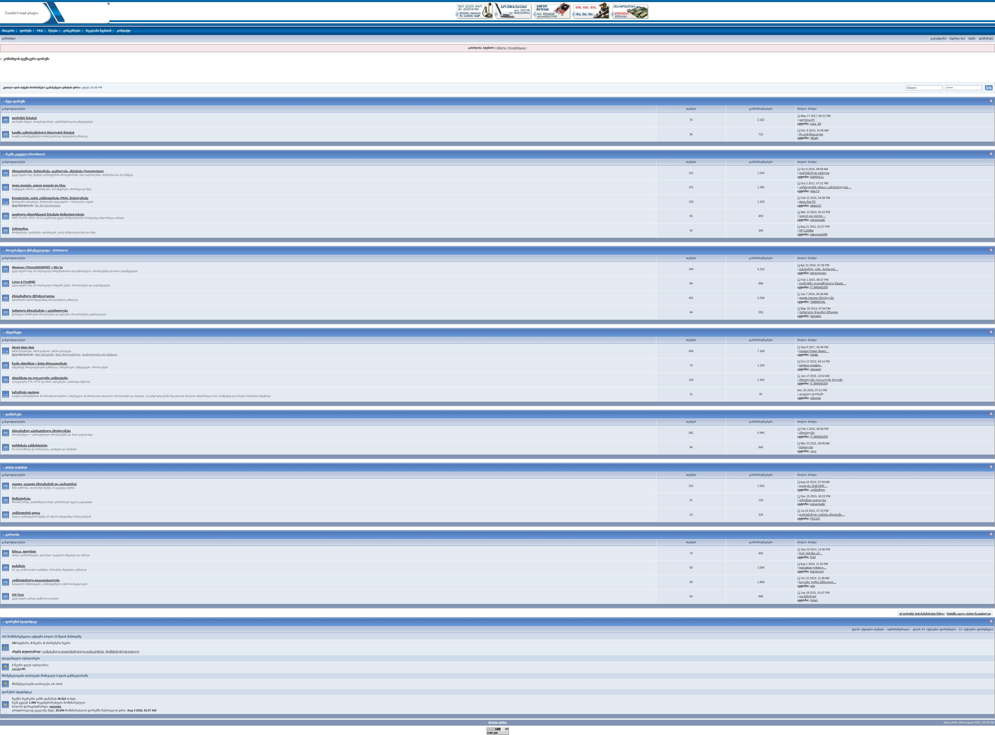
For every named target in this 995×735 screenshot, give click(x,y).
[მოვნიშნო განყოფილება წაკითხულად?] (5, 119)
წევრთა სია (957, 38)
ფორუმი (26, 30)
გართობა (12, 534)
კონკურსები (71, 30)
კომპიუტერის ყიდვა (26, 512)
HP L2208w (806, 230)
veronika (55, 706)
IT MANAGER (819, 287)
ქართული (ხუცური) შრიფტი (818, 312)
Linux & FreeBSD (23, 281)
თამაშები (18, 566)
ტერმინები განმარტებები (29, 445)
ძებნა (972, 38)
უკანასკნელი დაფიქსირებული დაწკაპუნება (73, 651)
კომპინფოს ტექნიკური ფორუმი (26, 59)
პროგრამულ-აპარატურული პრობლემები (41, 430)
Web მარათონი (44, 354)
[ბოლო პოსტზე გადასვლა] (798, 115)
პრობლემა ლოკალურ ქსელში (821, 379)
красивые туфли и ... (812, 567)
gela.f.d (814, 191)
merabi (16, 668)
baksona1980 (818, 234)
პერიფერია (20, 228)
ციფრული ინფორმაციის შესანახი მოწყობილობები (48, 214)
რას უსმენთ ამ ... (810, 553)
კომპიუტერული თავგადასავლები (36, 580)
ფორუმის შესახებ (24, 118)
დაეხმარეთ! (807, 596)
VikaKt (814, 137)
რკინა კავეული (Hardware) (25, 154)
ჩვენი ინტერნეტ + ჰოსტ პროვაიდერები (39, 363)
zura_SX (815, 123)
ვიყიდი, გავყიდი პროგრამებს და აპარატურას (44, 484)
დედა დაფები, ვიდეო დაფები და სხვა (39, 185)
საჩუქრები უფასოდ (25, 392)
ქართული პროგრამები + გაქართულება (40, 310)
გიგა (813, 451)
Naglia (814, 354)
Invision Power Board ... (814, 351)
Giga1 (814, 600)
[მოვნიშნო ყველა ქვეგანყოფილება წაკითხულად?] (5, 201)
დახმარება (986, 38)
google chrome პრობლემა (816, 297)
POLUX (815, 518)
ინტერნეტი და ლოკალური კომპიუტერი (40, 378)
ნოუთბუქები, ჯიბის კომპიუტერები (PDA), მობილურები (50, 198)
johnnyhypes (818, 273)
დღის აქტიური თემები (868, 629)
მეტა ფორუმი (15, 101)
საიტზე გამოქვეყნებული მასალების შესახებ (43, 132)
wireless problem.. (810, 365)
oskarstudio (817, 219)
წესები (53, 30)
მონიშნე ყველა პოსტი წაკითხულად (969, 613)
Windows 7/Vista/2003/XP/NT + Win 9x (37, 267)
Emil (812, 557)
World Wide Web (23, 347)
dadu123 (815, 205)
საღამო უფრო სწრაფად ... (817, 582)
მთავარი (8, 30)
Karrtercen (817, 571)
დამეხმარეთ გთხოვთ (814, 172)
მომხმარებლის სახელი (122, 651)
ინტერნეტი (13, 332)
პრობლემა (807, 432)
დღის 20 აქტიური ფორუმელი (934, 629)
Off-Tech (18, 594)
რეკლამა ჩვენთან (98, 30)
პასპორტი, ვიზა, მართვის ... (818, 269)
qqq (812, 585)
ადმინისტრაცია (898, 629)
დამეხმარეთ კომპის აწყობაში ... (822, 514)
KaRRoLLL (817, 176)
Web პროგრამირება (68, 354)
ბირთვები (806, 447)
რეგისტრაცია (516, 47)
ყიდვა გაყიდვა (16, 467)
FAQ (40, 30)
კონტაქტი (124, 30)
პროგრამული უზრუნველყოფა (33, 296)
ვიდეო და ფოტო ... (812, 216)
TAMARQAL (818, 301)
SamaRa (815, 316)
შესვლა (501, 47)
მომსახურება (21, 498)
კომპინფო (9, 38)
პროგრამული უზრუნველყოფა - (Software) (36, 250)
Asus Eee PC (807, 201)
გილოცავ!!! (807, 119)
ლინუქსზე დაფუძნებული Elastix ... (822, 283)
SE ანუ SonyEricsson (47, 205)
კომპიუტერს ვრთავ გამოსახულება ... (825, 187)
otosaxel (815, 369)
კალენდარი (938, 38)
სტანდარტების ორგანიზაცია (99, 354)
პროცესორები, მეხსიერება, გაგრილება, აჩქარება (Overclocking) (58, 171)
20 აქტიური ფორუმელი (976, 629)
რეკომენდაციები (811, 134)
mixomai (815, 398)
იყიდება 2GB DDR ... (813, 485)
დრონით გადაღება (812, 500)
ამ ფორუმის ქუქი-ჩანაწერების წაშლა (921, 613)
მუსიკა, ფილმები (24, 551)
